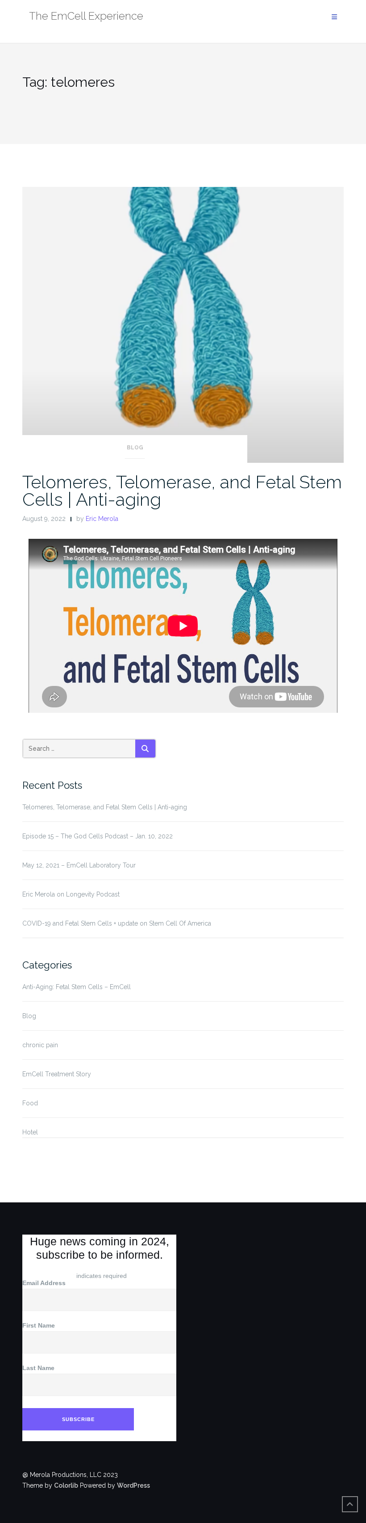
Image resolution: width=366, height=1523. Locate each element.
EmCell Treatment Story (56, 1074)
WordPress (133, 1485)
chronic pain (40, 1045)
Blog (135, 447)
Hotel (30, 1132)
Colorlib (66, 1485)
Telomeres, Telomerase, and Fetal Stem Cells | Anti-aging (182, 490)
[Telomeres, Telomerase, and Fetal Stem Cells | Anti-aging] (183, 324)
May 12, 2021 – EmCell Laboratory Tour (79, 865)
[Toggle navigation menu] (334, 17)
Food (30, 1103)
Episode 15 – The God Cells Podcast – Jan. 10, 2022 (97, 836)
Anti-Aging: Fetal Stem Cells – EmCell (76, 986)
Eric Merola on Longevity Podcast (71, 894)
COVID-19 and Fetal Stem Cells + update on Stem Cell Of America (116, 923)
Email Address (46, 1282)
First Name (38, 1325)
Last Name (38, 1367)
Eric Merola (102, 518)
